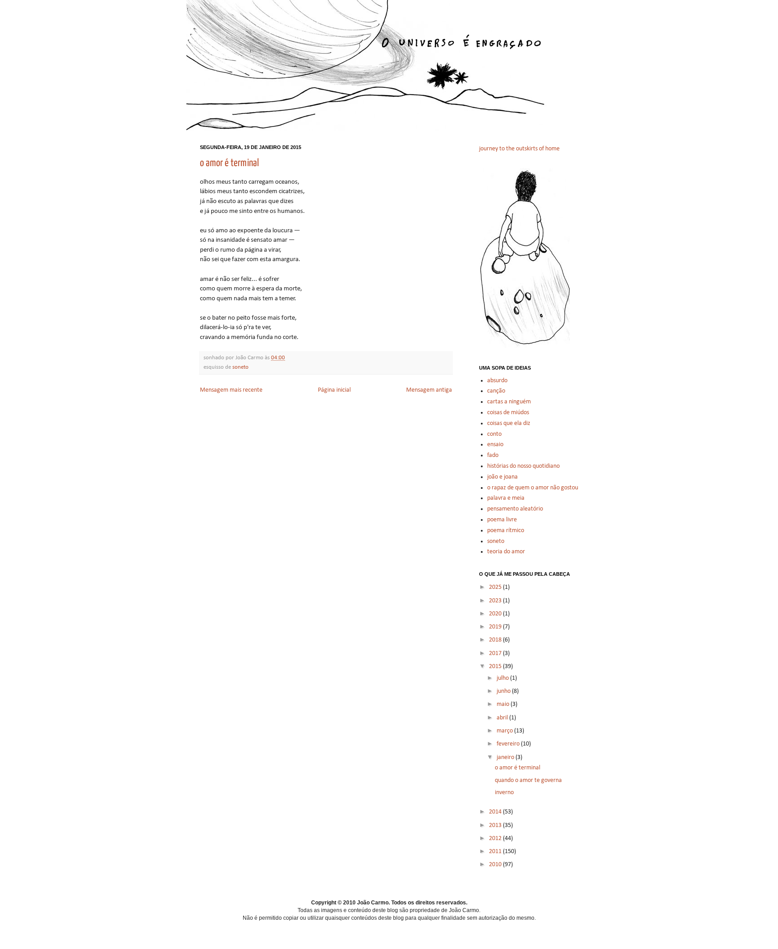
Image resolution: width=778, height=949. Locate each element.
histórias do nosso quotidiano (523, 466)
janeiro (506, 757)
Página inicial (334, 390)
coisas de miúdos (508, 412)
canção (496, 391)
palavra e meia (506, 498)
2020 (496, 613)
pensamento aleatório (515, 509)
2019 (496, 627)
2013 (496, 825)
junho (504, 691)
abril (503, 717)
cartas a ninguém (509, 401)
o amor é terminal (229, 163)
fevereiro (509, 744)
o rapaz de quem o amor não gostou (532, 487)
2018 (496, 640)
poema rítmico (505, 530)
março (505, 731)
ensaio (495, 444)
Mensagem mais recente (231, 390)
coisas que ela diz (508, 423)
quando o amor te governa (528, 780)
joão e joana (502, 477)
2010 (496, 864)
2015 (496, 666)
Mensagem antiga (429, 390)
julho (503, 678)
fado (492, 455)
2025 (496, 587)
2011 (496, 851)
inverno (504, 792)
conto (494, 434)
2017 (496, 653)
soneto (240, 367)
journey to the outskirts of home (519, 148)
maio (504, 704)
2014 (496, 812)
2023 (496, 600)
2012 (496, 838)
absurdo (497, 380)
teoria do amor (506, 551)
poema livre (502, 519)
